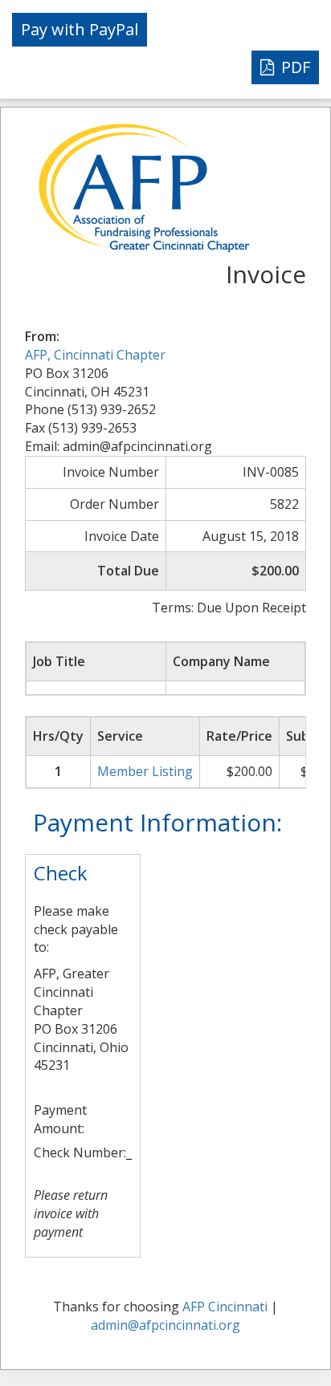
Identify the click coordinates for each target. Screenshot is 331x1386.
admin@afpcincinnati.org (165, 1325)
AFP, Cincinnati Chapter (95, 355)
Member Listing (145, 771)
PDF (293, 67)
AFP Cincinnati (225, 1306)
